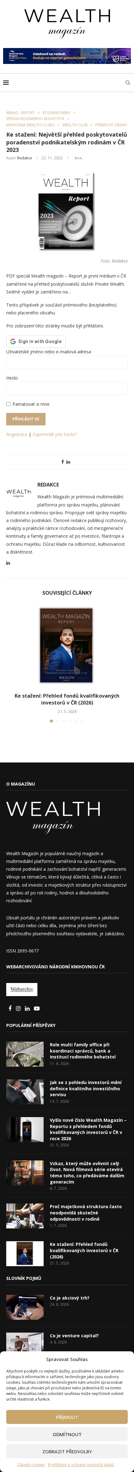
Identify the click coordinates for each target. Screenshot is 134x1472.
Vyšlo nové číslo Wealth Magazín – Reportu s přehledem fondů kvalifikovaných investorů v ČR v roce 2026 (88, 1129)
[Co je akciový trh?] (25, 1307)
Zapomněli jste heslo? (54, 434)
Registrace (16, 434)
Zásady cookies (31, 1464)
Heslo (12, 378)
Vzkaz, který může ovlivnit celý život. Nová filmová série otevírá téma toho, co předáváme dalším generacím (87, 1172)
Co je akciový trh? (69, 1298)
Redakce (24, 158)
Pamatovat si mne (31, 404)
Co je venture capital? (74, 1336)
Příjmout (67, 1417)
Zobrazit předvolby (67, 1451)
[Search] (128, 83)
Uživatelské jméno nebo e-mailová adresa (48, 352)
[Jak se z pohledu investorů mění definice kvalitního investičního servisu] (25, 1091)
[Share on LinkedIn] (68, 462)
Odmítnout (67, 1434)
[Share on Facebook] (62, 462)
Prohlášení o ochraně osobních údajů (81, 1464)
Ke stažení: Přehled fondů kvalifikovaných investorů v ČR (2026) (67, 699)
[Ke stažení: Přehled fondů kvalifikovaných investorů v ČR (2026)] (67, 646)
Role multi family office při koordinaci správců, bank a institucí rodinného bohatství (83, 1051)
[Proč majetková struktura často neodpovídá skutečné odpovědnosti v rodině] (25, 1215)
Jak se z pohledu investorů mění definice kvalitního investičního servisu (86, 1088)
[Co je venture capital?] (25, 1345)
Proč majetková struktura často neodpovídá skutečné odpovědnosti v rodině (86, 1212)
